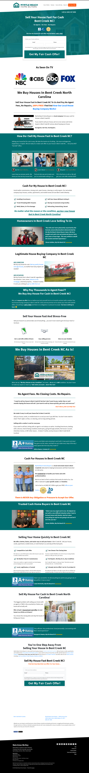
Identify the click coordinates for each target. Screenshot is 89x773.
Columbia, (15, 749)
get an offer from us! (34, 284)
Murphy (31, 656)
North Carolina (70, 654)
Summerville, (30, 749)
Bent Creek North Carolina (19, 716)
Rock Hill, (19, 749)
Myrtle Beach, (16, 747)
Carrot (33, 768)
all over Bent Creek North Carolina (30, 653)
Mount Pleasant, (28, 747)
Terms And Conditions (71, 752)
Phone (55, 42)
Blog (75, 754)
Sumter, (20, 751)
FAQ (75, 746)
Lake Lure (20, 656)
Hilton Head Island (27, 751)
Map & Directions (15, 759)
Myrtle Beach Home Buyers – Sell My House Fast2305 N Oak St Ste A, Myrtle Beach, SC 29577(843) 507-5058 (56, 718)
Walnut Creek (26, 656)
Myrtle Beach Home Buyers (43, 466)
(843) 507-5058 (71, 12)
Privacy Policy (73, 750)
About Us (65, 5)
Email (34, 42)
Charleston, (22, 747)
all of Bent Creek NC (50, 654)
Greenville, (24, 749)
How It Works (46, 5)
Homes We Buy (59, 5)
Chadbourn (36, 656)
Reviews (52, 5)
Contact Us (74, 748)
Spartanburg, (16, 751)
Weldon (41, 656)
